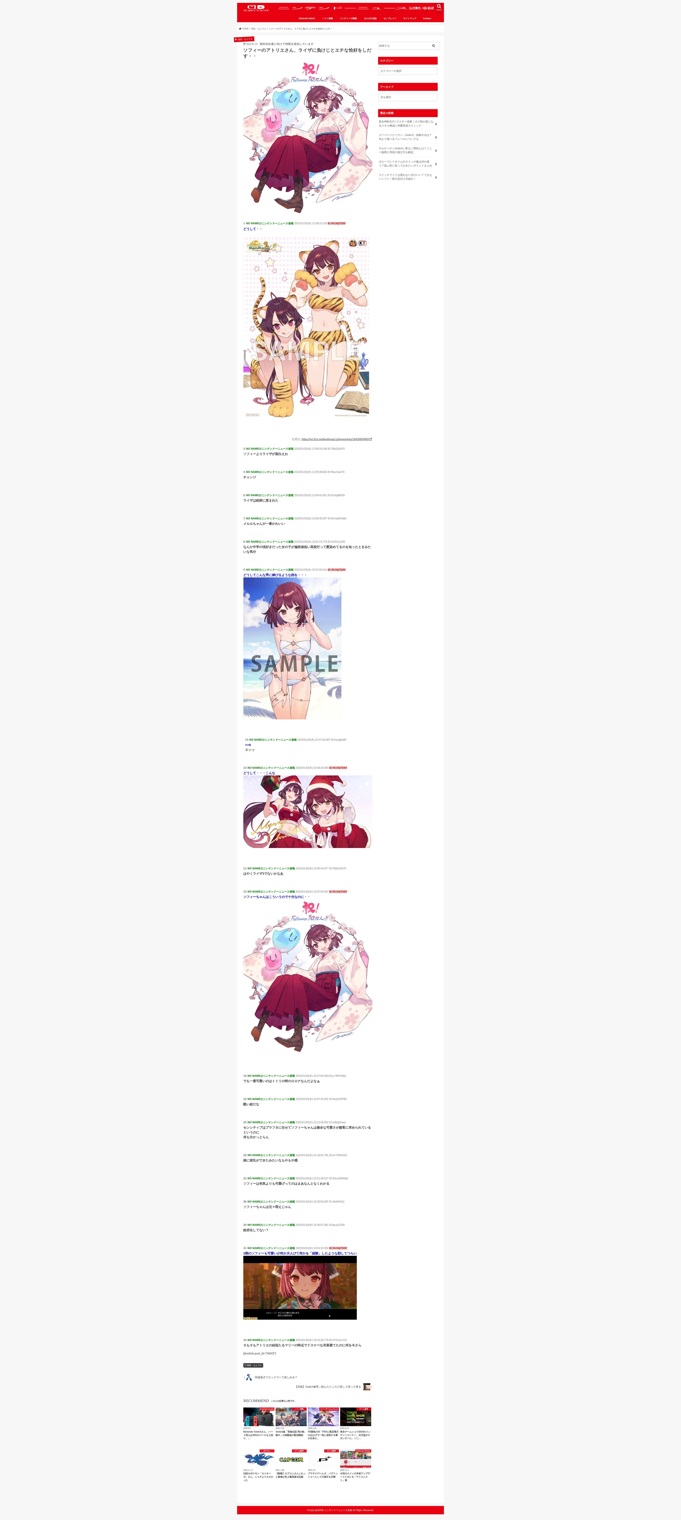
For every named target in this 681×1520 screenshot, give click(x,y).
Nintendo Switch (307, 18)
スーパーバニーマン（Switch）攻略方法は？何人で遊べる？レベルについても (405, 137)
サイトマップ (409, 18)
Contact (427, 18)
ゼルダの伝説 (370, 18)
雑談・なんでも (254, 1365)
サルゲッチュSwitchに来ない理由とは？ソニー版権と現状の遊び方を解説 (405, 150)
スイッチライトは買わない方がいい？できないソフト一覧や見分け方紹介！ (405, 177)
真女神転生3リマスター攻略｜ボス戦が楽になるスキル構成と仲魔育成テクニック (406, 123)
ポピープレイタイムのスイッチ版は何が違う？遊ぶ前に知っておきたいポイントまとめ (405, 163)
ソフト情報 (327, 18)
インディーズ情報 (348, 18)
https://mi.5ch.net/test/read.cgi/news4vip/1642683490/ (335, 439)
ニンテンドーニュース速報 (338, 1510)
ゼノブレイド (390, 18)
